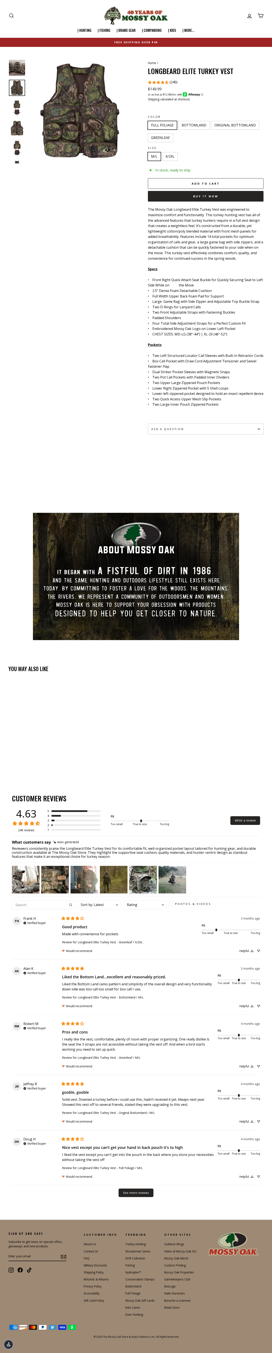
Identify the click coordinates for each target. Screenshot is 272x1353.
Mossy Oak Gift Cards (140, 1300)
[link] (162, 82)
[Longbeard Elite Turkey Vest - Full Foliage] (11, 763)
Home (152, 63)
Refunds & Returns (96, 1279)
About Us (90, 1244)
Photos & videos (193, 904)
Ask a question (167, 429)
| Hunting (84, 30)
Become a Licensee (177, 1300)
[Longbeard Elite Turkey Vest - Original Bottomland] (23, 763)
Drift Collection (135, 1258)
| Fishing (104, 30)
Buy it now (205, 196)
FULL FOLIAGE (162, 125)
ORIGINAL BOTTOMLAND (235, 125)
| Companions (152, 30)
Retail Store (172, 1307)
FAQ (86, 1258)
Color (154, 117)
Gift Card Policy (94, 1300)
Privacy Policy (93, 1286)
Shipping (153, 99)
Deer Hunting (134, 1314)
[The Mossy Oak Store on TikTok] (29, 1270)
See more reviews (136, 1193)
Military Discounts (95, 1265)
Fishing (130, 1265)
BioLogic (170, 1286)
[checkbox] (191, 903)
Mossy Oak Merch (176, 1258)
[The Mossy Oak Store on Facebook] (20, 1270)
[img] (66, 842)
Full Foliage (132, 1293)
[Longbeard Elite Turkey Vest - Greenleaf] (29, 763)
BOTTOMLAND (194, 125)
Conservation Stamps (139, 1279)
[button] (74, 811)
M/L (154, 156)
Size (152, 148)
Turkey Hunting (135, 1244)
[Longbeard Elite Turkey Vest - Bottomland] (17, 763)
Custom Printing (175, 1265)
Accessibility (91, 1293)
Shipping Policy (94, 1272)
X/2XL (170, 156)
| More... (188, 30)
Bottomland (133, 1286)
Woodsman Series (137, 1251)
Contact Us (91, 1251)
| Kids (172, 30)
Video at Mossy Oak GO (180, 1251)
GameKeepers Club (177, 1279)
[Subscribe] (63, 1256)
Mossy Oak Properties (179, 1272)
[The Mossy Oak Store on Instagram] (11, 1270)
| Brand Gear (126, 30)
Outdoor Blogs (174, 1244)
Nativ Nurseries (174, 1293)
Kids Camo (132, 1307)
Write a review (245, 820)
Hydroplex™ (133, 1272)
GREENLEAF (160, 137)
